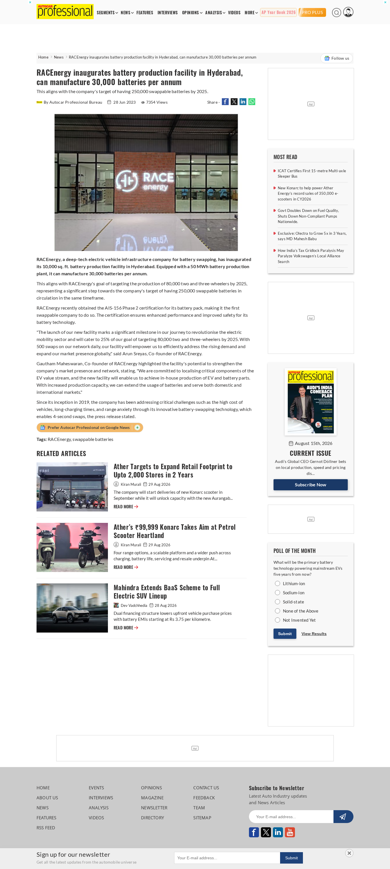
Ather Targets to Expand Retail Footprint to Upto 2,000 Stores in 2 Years (173, 470)
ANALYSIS (213, 12)
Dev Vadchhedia (134, 605)
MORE (249, 12)
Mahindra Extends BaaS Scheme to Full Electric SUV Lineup (167, 591)
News (59, 57)
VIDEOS (234, 12)
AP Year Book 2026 (279, 12)
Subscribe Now (311, 484)
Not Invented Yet (299, 620)
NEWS (125, 12)
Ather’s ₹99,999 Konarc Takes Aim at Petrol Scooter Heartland (175, 531)
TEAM (199, 807)
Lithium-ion (294, 583)
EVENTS (96, 787)
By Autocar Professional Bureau (73, 102)
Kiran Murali (131, 484)
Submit (285, 633)
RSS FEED (46, 827)
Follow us (340, 58)
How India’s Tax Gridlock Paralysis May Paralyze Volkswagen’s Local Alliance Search (311, 256)
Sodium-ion (293, 592)
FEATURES (144, 12)
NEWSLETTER (154, 807)
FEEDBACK (204, 797)
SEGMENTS (105, 12)
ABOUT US (47, 797)
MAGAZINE (152, 797)
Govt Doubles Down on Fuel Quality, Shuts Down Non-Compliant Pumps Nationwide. (308, 216)
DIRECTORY (152, 817)
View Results (314, 633)
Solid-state (293, 601)
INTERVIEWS (168, 12)
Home (43, 57)
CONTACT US (206, 787)
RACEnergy (59, 439)
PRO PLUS (312, 12)
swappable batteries (93, 439)
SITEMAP (202, 817)
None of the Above (300, 610)
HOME (43, 787)
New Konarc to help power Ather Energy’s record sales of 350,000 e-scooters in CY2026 (308, 193)
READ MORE (126, 506)
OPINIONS (190, 12)
